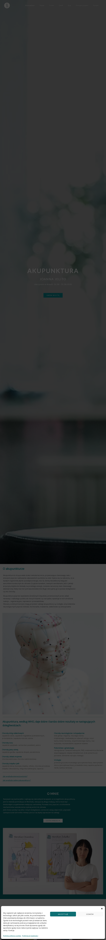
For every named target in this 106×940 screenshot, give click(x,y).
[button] (102, 909)
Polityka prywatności (30, 936)
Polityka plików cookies (12, 936)
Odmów (90, 914)
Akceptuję (63, 914)
